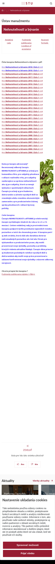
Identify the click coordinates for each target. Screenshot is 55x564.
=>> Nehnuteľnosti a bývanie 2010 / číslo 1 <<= (22, 125)
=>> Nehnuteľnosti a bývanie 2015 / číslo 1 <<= (22, 91)
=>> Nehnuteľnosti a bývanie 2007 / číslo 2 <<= (22, 142)
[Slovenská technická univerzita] (27, 3)
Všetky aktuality (41, 480)
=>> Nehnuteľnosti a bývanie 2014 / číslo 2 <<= (22, 94)
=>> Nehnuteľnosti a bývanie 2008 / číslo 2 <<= (22, 135)
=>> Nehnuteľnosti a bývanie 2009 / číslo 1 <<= (22, 132)
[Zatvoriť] (3, 3)
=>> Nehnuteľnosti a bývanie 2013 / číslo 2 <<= (22, 101)
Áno (22, 464)
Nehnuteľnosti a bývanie (21, 29)
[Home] (2, 10)
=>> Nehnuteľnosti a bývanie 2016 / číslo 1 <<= (22, 84)
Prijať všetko (27, 553)
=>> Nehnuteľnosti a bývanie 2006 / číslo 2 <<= (22, 149)
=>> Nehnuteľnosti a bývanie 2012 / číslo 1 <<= (22, 111)
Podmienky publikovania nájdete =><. (18, 274)
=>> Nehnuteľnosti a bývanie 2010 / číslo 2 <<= (22, 122)
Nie (36, 464)
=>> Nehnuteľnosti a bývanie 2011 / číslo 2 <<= (22, 115)
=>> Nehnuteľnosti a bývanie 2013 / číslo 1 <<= (22, 104)
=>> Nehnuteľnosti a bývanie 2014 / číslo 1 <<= (22, 98)
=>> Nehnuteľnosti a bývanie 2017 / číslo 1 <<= (22, 77)
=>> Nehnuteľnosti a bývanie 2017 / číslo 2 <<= (22, 74)
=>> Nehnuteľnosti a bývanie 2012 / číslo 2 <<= (22, 108)
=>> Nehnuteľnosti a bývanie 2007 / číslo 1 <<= (22, 145)
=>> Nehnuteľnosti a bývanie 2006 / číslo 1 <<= (22, 152)
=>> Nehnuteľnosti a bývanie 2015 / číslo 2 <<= (22, 87)
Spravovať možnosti (27, 545)
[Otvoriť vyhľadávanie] (51, 3)
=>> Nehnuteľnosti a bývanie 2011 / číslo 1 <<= (22, 118)
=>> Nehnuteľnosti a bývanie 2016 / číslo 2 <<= (22, 81)
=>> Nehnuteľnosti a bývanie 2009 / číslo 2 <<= (22, 128)
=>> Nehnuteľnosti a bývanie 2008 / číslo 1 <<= (22, 139)
